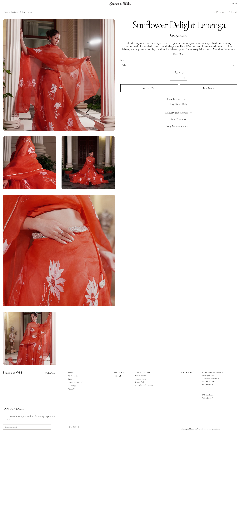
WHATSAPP (207, 398)
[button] (234, 3)
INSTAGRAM (207, 395)
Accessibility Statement (144, 385)
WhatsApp (72, 385)
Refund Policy (140, 382)
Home (70, 372)
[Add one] (184, 77)
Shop (70, 379)
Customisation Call (75, 382)
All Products (73, 376)
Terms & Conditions (142, 372)
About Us (71, 389)
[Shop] (90, 379)
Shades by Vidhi (12, 372)
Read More (178, 54)
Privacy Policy (140, 376)
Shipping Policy (141, 379)
